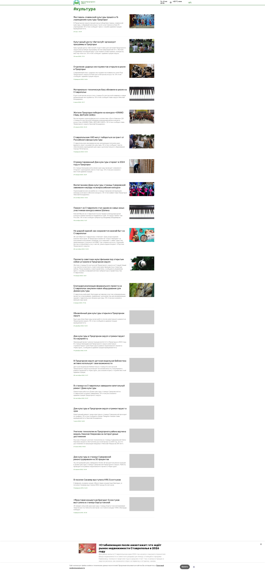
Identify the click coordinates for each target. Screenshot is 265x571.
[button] (87, 548)
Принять (185, 567)
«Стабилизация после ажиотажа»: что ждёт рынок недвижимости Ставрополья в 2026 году (130, 548)
